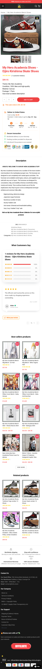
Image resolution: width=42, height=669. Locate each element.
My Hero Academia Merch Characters (23, 229)
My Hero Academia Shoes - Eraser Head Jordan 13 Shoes (30, 501)
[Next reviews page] (38, 323)
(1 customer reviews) (18, 75)
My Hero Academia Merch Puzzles (22, 233)
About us (4, 593)
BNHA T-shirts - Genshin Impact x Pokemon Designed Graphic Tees (29, 455)
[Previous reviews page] (28, 323)
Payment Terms (6, 616)
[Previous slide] (4, 35)
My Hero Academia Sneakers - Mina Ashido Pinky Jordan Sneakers (9, 533)
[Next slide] (38, 35)
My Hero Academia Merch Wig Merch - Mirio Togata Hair (30, 362)
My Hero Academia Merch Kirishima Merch (24, 231)
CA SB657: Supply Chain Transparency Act (14, 604)
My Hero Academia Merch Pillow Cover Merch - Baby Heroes (10, 394)
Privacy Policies (6, 598)
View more (21, 467)
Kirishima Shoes (16, 227)
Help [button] (38, 666)
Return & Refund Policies (9, 619)
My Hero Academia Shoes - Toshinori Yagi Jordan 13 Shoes (10, 501)
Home (3, 12)
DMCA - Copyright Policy (9, 601)
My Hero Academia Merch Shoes (19, 12)
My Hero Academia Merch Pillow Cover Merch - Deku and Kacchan (30, 394)
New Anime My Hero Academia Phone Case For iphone (10, 455)
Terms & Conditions (7, 596)
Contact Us (4, 622)
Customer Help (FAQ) (8, 625)
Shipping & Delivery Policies (9, 613)
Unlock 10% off (4, 660)
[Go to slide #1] (16, 59)
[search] (36, 6)
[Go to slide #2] (26, 59)
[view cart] (39, 6)
